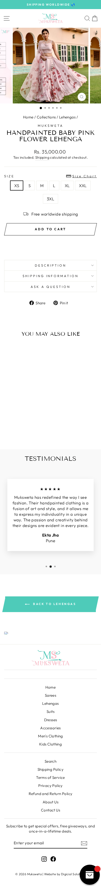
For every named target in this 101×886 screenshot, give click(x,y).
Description (50, 265)
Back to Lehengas (54, 604)
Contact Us (50, 810)
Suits (50, 711)
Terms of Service (50, 777)
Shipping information (51, 276)
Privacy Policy (50, 785)
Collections (46, 117)
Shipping (42, 157)
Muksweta (50, 126)
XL (67, 185)
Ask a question (50, 287)
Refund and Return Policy (51, 793)
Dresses (50, 720)
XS (16, 185)
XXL (83, 185)
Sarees (50, 695)
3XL (50, 198)
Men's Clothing (50, 736)
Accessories (50, 728)
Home (28, 117)
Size (50, 176)
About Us (50, 802)
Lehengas (67, 117)
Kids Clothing (50, 744)
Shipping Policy (50, 769)
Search (50, 761)
